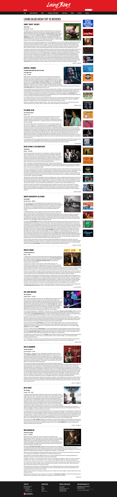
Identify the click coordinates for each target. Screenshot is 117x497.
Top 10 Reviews (62, 486)
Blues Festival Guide (62, 491)
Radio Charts (61, 487)
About (42, 13)
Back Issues (64, 13)
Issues (43, 489)
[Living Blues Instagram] (26, 10)
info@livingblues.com (28, 486)
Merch (72, 13)
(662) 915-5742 (27, 487)
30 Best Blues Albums (63, 490)
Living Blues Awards (62, 489)
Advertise (80, 13)
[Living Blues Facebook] (24, 10)
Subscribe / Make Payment (53, 13)
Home (25, 13)
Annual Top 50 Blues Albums (64, 488)
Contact (87, 13)
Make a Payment (44, 491)
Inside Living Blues (33, 13)
